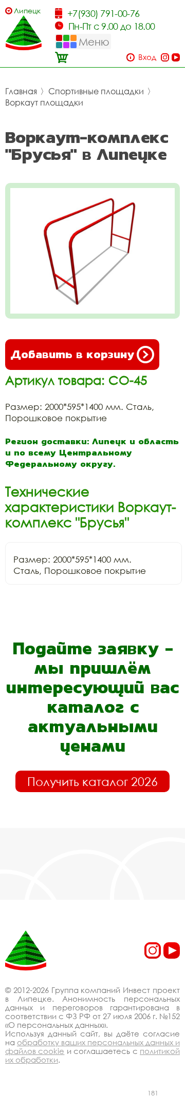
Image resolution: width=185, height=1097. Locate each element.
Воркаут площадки (44, 102)
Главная (21, 91)
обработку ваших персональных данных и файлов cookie (92, 1046)
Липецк (27, 10)
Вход (147, 57)
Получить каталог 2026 (92, 781)
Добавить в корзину (72, 354)
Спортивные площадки (96, 91)
